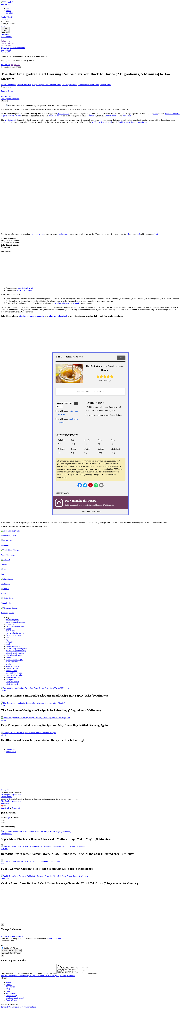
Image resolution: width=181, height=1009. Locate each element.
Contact (9, 985)
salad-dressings (12, 662)
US (75, 403)
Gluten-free (26, 85)
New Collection (54, 938)
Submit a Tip (6, 19)
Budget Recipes (38, 85)
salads (155, 114)
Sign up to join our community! (13, 48)
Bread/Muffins (6, 834)
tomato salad (111, 116)
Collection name (7, 941)
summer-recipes (12, 668)
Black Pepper (5, 584)
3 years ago (16, 794)
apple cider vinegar (24, 290)
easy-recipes (10, 631)
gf (7, 640)
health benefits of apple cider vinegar (132, 122)
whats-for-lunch (12, 684)
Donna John (5, 790)
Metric (59, 406)
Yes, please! (5, 65)
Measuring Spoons (7, 613)
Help (8, 991)
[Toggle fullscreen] (4, 820)
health (8, 11)
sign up (4, 4)
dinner (8, 629)
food (7, 8)
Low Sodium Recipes (52, 85)
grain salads (63, 234)
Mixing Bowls (6, 603)
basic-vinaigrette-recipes (15, 622)
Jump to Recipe (7, 91)
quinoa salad (91, 116)
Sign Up (10, 17)
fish (127, 234)
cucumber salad (54, 116)
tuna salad (127, 116)
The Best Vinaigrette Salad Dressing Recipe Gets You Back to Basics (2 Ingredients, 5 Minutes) (38, 976)
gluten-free (10, 642)
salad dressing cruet (62, 303)
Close (18, 950)
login (10, 4)
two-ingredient (10, 120)
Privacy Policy (11, 996)
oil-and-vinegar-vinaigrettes (16, 648)
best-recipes (10, 624)
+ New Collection (8, 950)
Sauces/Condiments (8, 85)
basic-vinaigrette (12, 620)
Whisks (3, 593)
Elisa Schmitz (6, 797)
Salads (19, 85)
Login (3, 17)
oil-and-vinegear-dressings (16, 651)
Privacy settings (30, 1007)
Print (121, 358)
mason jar (76, 303)
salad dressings (63, 114)
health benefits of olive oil (102, 122)
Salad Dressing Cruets (8, 536)
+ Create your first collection (12, 936)
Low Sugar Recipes (69, 85)
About (8, 982)
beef (156, 234)
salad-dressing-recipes (14, 660)
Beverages (5, 878)
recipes (8, 657)
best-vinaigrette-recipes (15, 626)
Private (15, 948)
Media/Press (10, 987)
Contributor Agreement (15, 998)
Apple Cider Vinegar (8, 555)
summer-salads (11, 671)
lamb (138, 234)
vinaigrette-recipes (13, 677)
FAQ (8, 989)
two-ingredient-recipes (14, 675)
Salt (2, 574)
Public (6, 948)
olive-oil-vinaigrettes (14, 655)
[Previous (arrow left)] (2, 822)
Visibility (4, 945)
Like (3, 794)
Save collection (7, 953)
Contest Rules (11, 1000)
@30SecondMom (75, 505)
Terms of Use (11, 993)
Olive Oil (4, 564)
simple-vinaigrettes (13, 666)
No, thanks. (15, 65)
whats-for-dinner (12, 682)
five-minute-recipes (13, 635)
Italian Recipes (105, 85)
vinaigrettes (10, 679)
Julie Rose (5, 803)
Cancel (17, 953)
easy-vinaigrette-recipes (15, 633)
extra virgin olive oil (25, 288)
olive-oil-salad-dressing (15, 653)
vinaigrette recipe (37, 234)
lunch (8, 644)
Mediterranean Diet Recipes (88, 85)
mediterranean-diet (13, 646)
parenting (9, 13)
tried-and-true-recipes (14, 673)
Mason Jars (5, 545)
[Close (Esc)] (2, 820)
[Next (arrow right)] (4, 822)
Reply (7, 794)
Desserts (4, 849)
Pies (2, 863)
